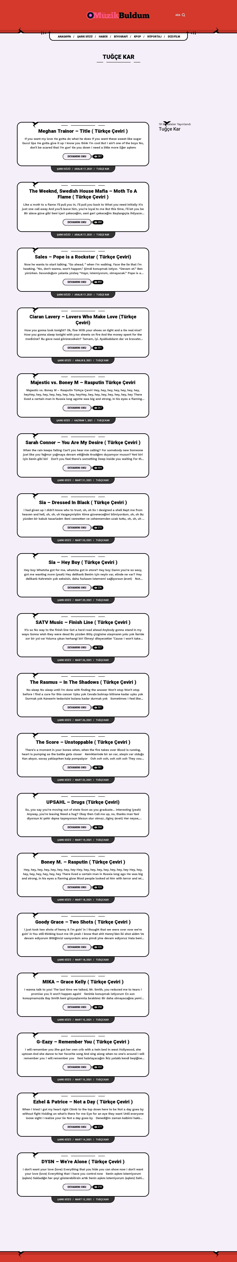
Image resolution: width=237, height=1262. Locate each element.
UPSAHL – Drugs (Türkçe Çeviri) (82, 802)
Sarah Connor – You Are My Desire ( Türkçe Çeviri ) (82, 442)
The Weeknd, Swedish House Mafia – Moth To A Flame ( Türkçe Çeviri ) (83, 194)
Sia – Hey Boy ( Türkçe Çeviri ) (83, 562)
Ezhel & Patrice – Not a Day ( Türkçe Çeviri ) (83, 1101)
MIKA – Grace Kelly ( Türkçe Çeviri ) (82, 982)
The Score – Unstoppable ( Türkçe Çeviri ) (83, 742)
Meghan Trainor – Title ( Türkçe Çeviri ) (83, 131)
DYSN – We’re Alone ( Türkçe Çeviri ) (82, 1161)
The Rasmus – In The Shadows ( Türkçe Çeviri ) (83, 682)
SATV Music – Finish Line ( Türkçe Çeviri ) (83, 622)
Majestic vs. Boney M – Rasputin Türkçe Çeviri (82, 382)
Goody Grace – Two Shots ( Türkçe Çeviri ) (83, 922)
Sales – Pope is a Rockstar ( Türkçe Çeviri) (83, 257)
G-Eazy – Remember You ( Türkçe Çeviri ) (83, 1042)
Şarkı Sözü (64, 169)
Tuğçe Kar (102, 169)
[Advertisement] (118, 97)
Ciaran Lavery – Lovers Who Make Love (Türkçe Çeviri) (83, 319)
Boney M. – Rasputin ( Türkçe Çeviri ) (83, 862)
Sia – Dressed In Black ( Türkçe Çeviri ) (83, 502)
